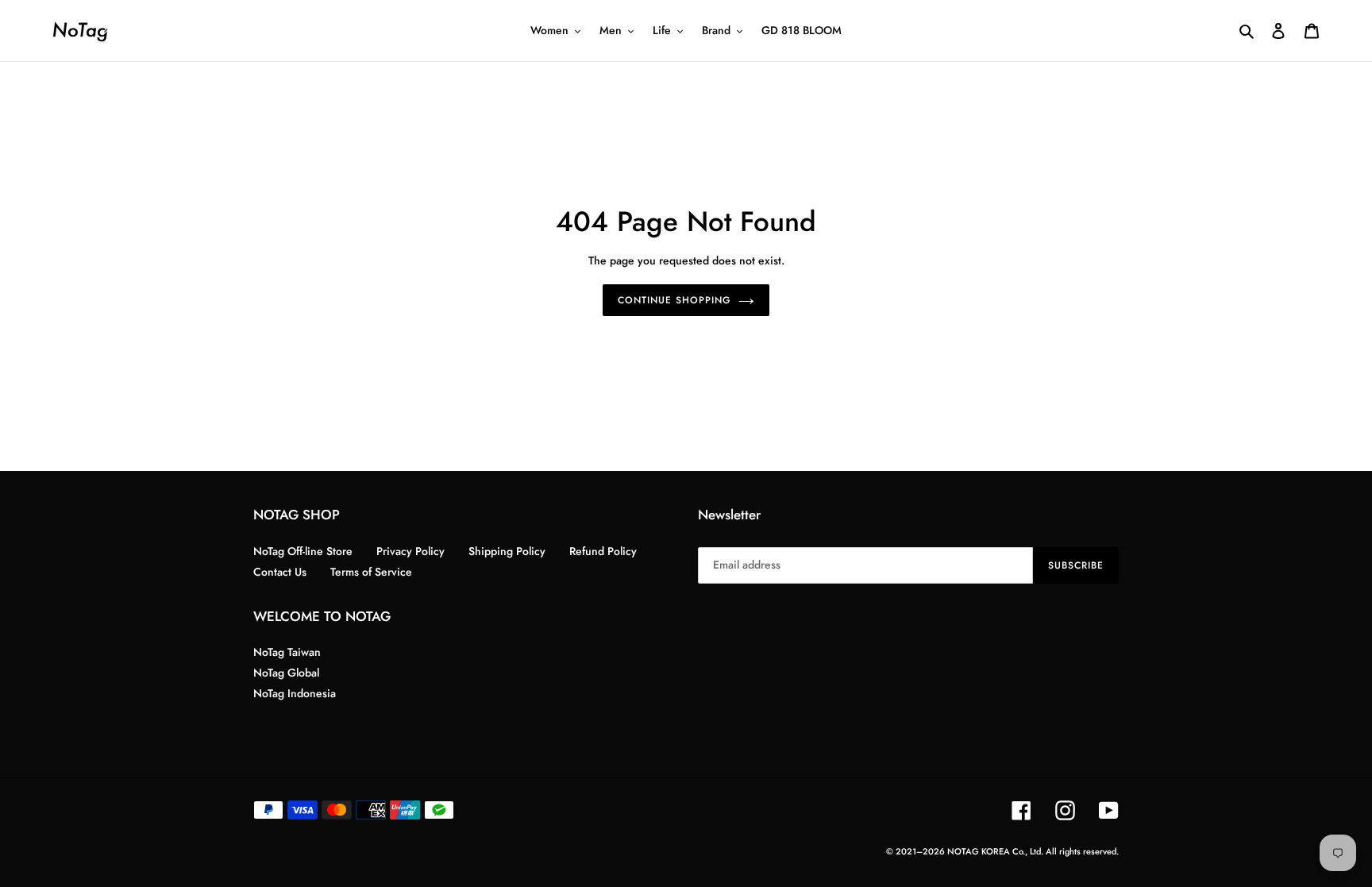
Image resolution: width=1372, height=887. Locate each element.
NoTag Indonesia (294, 693)
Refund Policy (603, 551)
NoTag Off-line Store (303, 551)
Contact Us (279, 572)
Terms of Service (371, 572)
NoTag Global (286, 673)
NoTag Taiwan (287, 652)
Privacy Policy (410, 551)
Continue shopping (674, 300)
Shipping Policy (506, 551)
